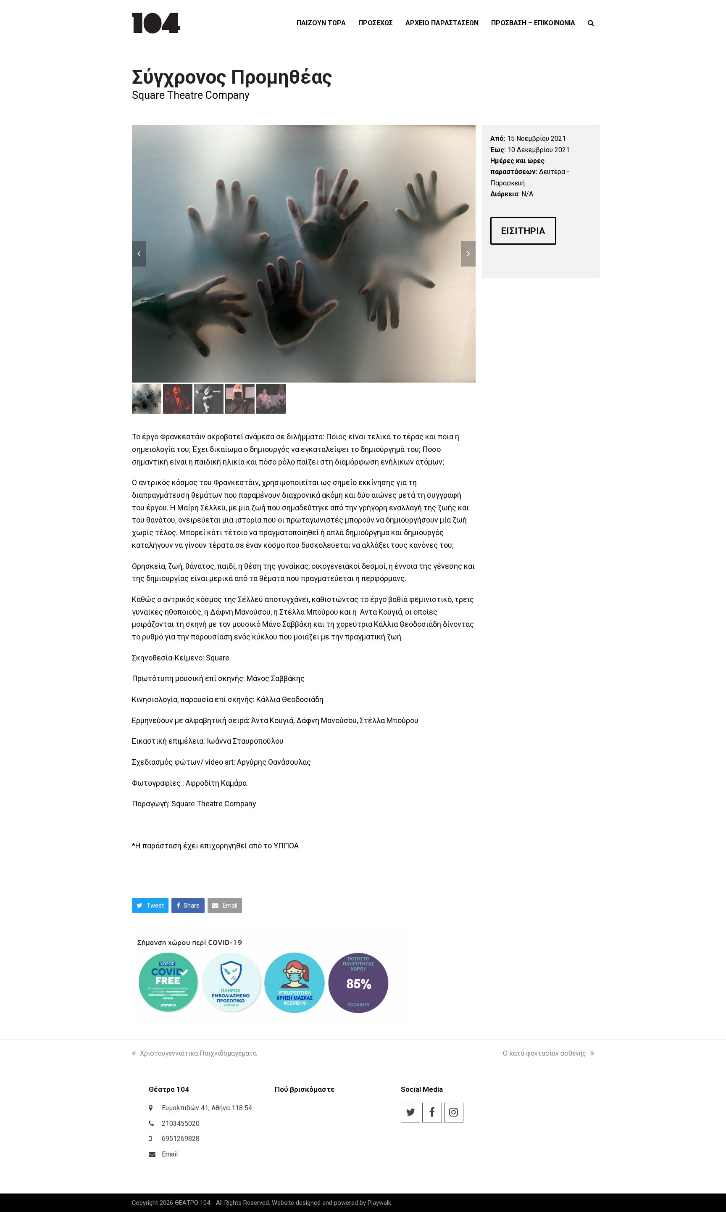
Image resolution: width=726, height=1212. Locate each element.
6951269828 (181, 1139)
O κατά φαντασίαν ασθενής (544, 1053)
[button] (590, 23)
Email (170, 1154)
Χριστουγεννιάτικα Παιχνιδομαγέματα (198, 1053)
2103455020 (181, 1124)
